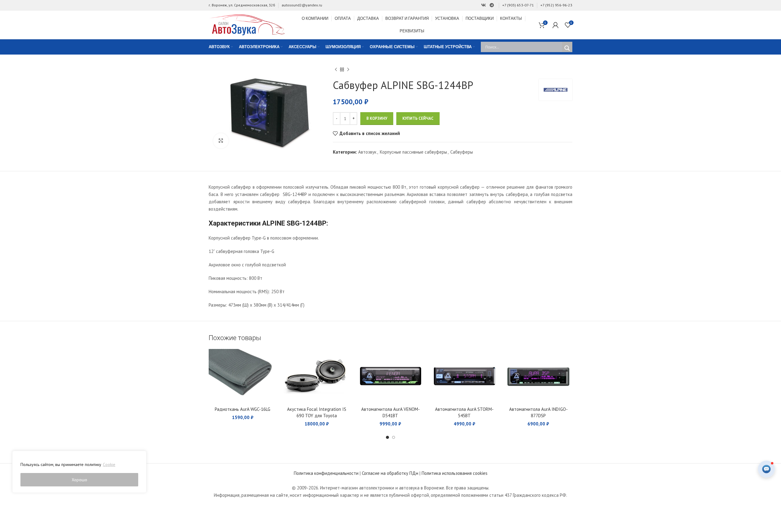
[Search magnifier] (567, 48)
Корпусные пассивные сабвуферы (413, 152)
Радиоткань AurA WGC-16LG (242, 409)
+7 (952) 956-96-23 (556, 5)
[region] (79, 472)
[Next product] (348, 70)
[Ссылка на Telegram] (492, 5)
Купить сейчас (418, 118)
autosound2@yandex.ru (302, 5)
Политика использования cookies (455, 473)
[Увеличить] (221, 140)
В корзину (376, 118)
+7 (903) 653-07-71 (518, 5)
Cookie (109, 464)
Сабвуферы (461, 152)
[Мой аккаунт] (555, 25)
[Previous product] (336, 70)
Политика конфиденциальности (326, 473)
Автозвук (367, 152)
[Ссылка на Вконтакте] (483, 5)
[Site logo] (247, 24)
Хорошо (79, 479)
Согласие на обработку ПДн (390, 473)
